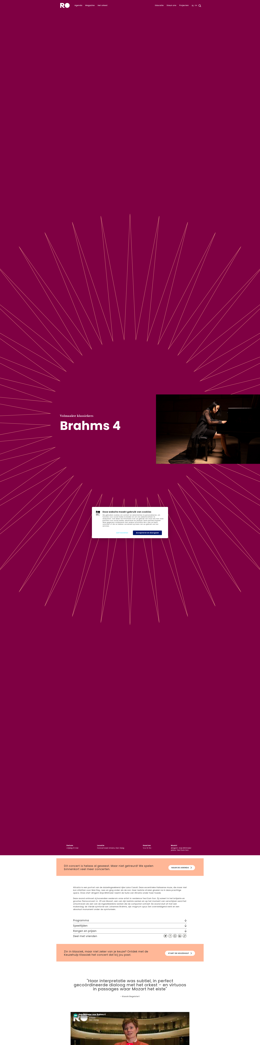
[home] (64, 5)
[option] (196, 6)
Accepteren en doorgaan (147, 533)
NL (193, 6)
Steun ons (171, 5)
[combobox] (192, 6)
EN (196, 6)
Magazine (90, 5)
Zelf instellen (122, 533)
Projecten (184, 5)
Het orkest (103, 5)
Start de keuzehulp (178, 953)
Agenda (78, 5)
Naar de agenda (180, 867)
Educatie (159, 5)
